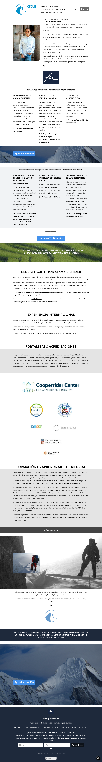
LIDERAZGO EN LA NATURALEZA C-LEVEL (53, 9)
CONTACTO (60, 12)
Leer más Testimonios (51, 238)
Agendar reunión (24, 153)
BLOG (68, 727)
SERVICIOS (44, 6)
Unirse (84, 9)
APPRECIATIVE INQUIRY (32, 727)
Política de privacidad (58, 753)
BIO (15, 727)
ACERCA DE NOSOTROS (48, 12)
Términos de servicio (43, 753)
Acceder (75, 9)
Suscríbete (77, 745)
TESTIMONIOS (53, 6)
